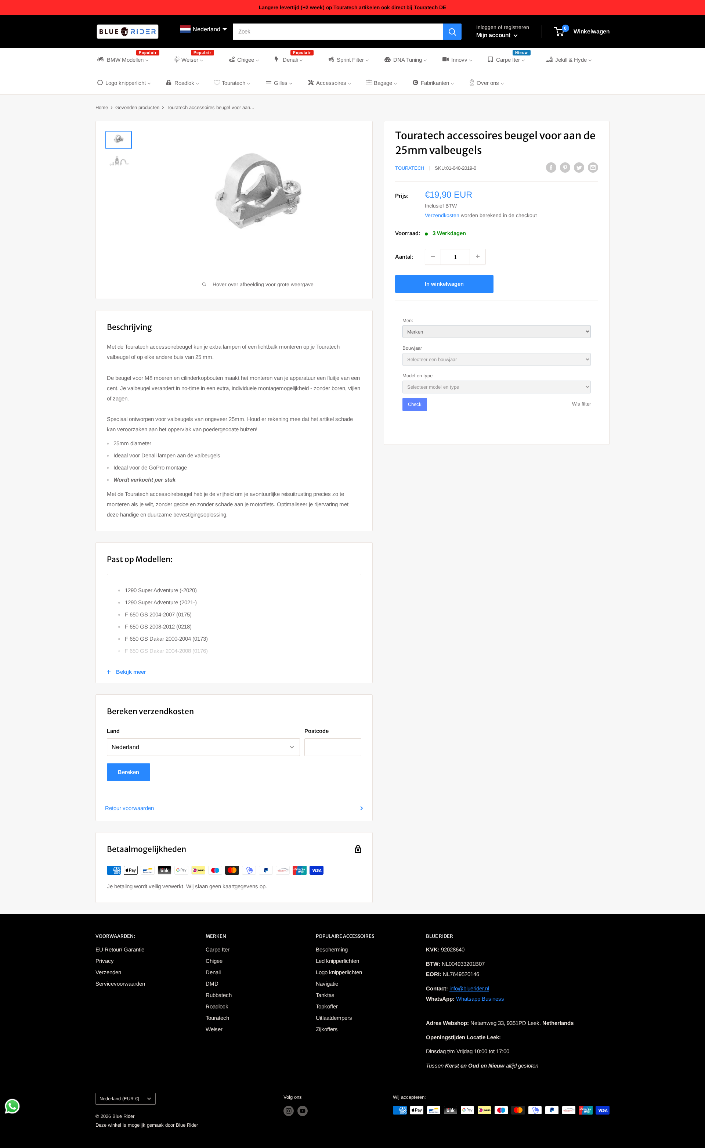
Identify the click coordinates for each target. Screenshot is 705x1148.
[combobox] (338, 32)
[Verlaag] (433, 256)
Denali (213, 972)
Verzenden (108, 972)
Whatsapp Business (480, 999)
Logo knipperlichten (339, 972)
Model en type (417, 375)
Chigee (214, 961)
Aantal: (404, 256)
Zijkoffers (327, 1029)
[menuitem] (127, 59)
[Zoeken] (452, 32)
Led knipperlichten (337, 961)
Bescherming (332, 949)
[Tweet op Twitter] (579, 167)
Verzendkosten (442, 215)
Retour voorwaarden (129, 808)
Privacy (104, 961)
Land (113, 731)
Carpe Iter (217, 949)
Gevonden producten (137, 107)
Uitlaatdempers (334, 1018)
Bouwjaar (412, 347)
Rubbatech (219, 995)
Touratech (409, 168)
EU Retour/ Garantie (119, 949)
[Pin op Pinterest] (565, 167)
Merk (407, 320)
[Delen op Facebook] (551, 167)
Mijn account (494, 35)
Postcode (316, 731)
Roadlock (217, 1006)
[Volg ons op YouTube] (302, 1111)
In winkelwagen (444, 283)
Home (101, 107)
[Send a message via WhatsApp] (12, 1106)
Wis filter (581, 404)
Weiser (214, 1029)
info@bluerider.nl (469, 988)
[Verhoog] (477, 256)
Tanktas (325, 995)
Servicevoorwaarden (120, 983)
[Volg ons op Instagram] (288, 1111)
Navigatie (327, 983)
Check (415, 404)
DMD (212, 983)
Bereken (128, 772)
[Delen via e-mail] (593, 167)
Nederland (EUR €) (119, 1098)
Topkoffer (327, 1006)
